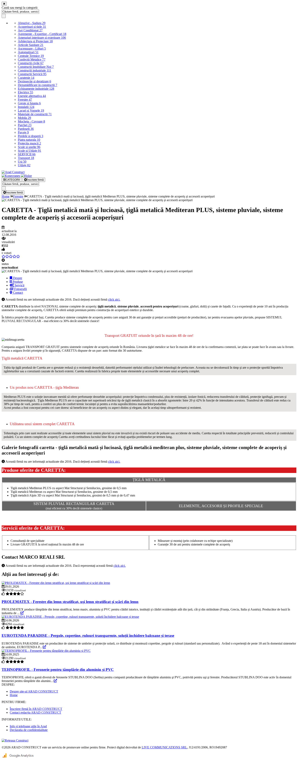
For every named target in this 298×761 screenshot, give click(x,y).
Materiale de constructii (35, 114)
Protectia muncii (29, 143)
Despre (17, 278)
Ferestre (25, 99)
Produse (17, 281)
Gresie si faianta (29, 103)
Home (6, 196)
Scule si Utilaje (29, 150)
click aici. (114, 299)
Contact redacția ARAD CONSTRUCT (35, 712)
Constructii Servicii (32, 74)
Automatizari (28, 52)
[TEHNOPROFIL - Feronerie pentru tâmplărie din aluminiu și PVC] (46, 650)
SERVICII (26, 154)
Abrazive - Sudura (31, 23)
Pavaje (23, 132)
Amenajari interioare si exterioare (42, 37)
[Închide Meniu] (4, 4)
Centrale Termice (31, 56)
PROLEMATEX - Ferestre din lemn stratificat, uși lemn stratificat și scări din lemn (70, 602)
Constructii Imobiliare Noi (36, 66)
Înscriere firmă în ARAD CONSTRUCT (36, 709)
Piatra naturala (29, 139)
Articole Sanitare (30, 45)
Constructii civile (31, 63)
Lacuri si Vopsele (31, 110)
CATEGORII (13, 179)
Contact (17, 292)
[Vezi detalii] (22, 613)
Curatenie (26, 77)
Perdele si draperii (30, 136)
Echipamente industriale (36, 88)
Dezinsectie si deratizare (34, 81)
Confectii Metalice (31, 59)
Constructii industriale (34, 70)
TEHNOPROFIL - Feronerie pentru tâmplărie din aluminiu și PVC (58, 669)
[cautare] (4, 16)
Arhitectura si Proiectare (35, 41)
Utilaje (24, 165)
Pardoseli (26, 128)
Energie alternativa (32, 96)
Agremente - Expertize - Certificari (42, 34)
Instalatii (26, 107)
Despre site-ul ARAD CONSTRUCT (34, 691)
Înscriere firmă (35, 179)
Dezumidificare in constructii (37, 85)
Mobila (24, 118)
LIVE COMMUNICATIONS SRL (164, 747)
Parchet (24, 125)
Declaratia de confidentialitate (29, 730)
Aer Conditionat (30, 30)
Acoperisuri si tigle (32, 26)
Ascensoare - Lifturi (32, 48)
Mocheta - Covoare (31, 121)
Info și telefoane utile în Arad (28, 726)
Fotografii (20, 289)
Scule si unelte (29, 147)
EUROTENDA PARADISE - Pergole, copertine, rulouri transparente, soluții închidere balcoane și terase (88, 635)
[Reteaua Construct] (15, 740)
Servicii (19, 285)
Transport (26, 158)
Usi (22, 161)
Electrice (25, 92)
